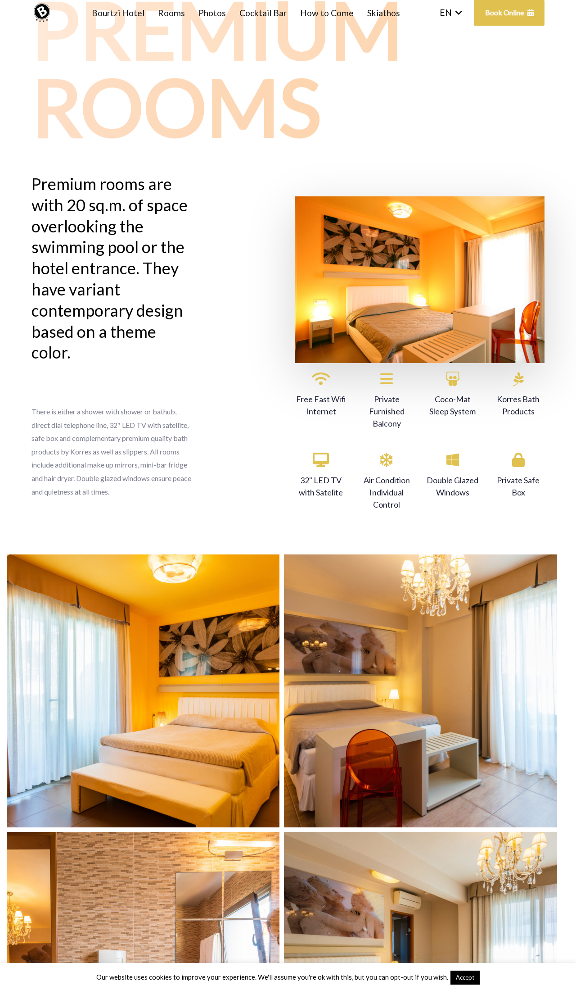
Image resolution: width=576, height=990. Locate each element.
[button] (451, 12)
